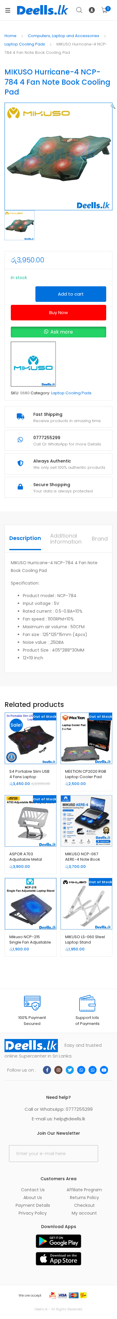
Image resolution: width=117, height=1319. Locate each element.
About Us (32, 1198)
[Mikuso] (33, 364)
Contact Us (33, 1190)
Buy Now (58, 312)
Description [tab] (25, 538)
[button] (113, 106)
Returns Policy (84, 1198)
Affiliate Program (84, 1190)
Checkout (84, 1205)
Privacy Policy (33, 1213)
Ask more (61, 331)
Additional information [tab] (66, 538)
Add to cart (71, 294)
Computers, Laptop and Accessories (63, 36)
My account (84, 1213)
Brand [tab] (100, 538)
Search (79, 10)
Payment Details (33, 1205)
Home (10, 36)
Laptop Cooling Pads (24, 44)
